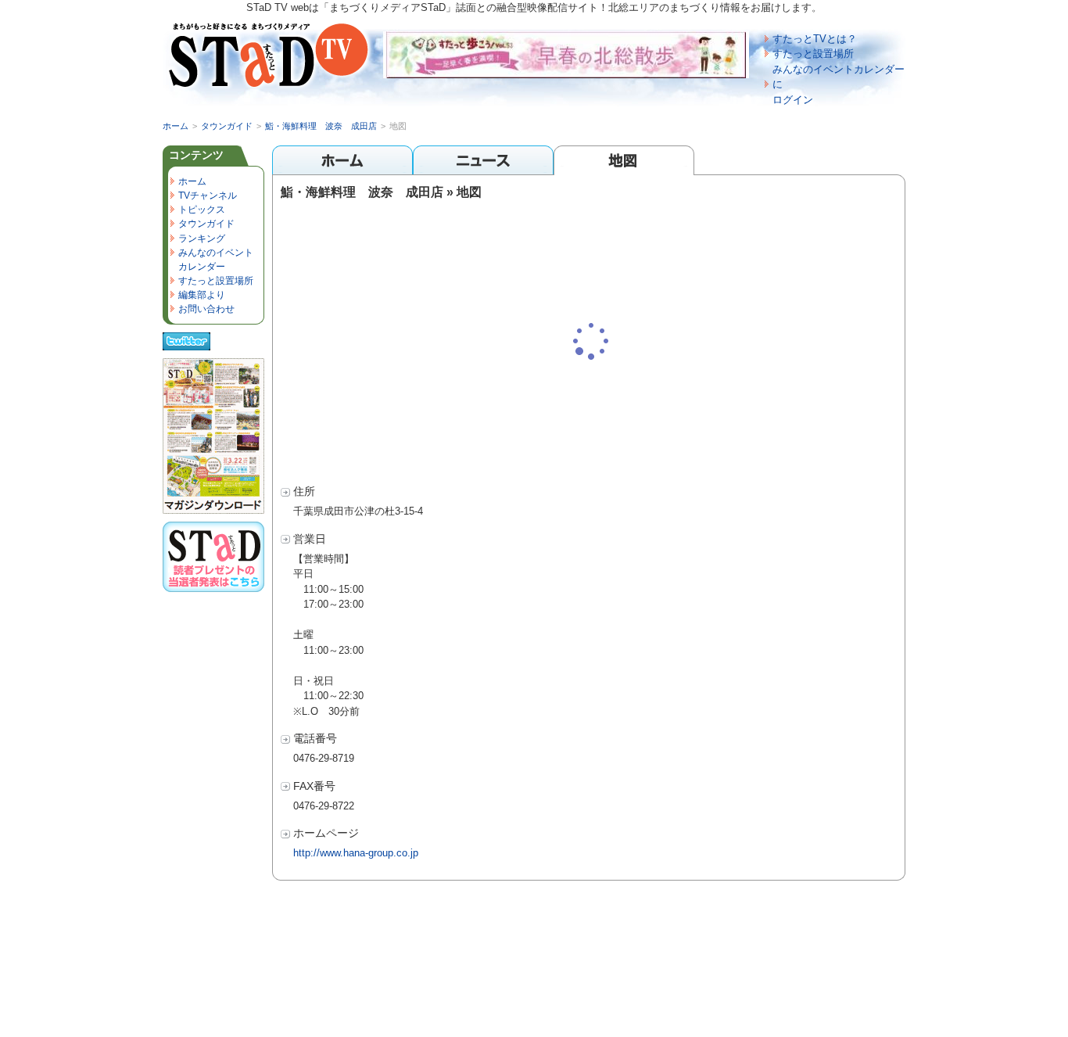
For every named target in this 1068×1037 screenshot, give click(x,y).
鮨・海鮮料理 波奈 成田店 (321, 126)
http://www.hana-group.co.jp (355, 853)
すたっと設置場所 (813, 53)
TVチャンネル (207, 195)
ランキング (201, 238)
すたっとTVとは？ (814, 39)
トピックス (201, 209)
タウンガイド (227, 126)
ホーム (175, 126)
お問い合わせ (206, 308)
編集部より (201, 294)
